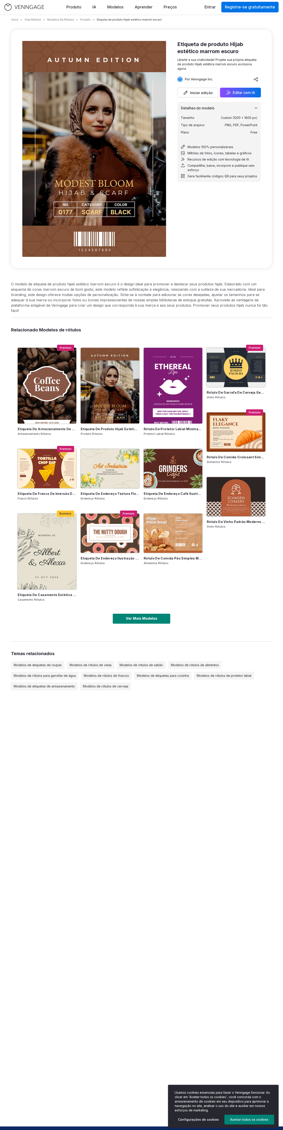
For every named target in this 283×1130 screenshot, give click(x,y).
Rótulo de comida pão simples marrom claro (173, 558)
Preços (170, 7)
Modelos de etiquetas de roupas (38, 665)
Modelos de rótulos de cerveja (105, 686)
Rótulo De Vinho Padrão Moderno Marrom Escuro (236, 522)
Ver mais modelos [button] (141, 618)
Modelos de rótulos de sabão (141, 665)
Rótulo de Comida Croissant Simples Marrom (236, 457)
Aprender (144, 7)
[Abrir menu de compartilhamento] (256, 79)
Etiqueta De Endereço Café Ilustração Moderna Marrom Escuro (173, 493)
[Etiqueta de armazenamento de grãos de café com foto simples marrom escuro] (47, 386)
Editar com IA (244, 92)
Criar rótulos (33, 19)
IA (94, 7)
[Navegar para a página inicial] (24, 7)
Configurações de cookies (198, 1119)
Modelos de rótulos (60, 19)
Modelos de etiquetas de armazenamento (44, 686)
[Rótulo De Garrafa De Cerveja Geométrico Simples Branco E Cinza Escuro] (236, 367)
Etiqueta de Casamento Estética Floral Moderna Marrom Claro (47, 595)
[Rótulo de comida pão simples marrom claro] (173, 533)
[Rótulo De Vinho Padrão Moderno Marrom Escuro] (236, 496)
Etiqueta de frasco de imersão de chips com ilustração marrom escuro (47, 493)
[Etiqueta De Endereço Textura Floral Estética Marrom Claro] (110, 468)
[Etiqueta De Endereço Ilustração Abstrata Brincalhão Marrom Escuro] (110, 533)
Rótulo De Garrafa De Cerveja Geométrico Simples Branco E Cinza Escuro (236, 392)
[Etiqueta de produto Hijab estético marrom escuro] (110, 386)
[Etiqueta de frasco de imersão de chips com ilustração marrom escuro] (47, 468)
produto (85, 19)
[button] (197, 92)
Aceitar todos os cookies (249, 1119)
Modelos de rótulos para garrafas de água (45, 675)
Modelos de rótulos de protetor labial (224, 675)
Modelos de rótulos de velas (91, 665)
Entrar (210, 7)
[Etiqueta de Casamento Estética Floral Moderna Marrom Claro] (47, 551)
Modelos (115, 7)
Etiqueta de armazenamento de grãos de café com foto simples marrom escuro (47, 429)
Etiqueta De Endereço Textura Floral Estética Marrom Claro (110, 493)
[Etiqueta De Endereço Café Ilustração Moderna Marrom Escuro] (173, 468)
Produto (73, 7)
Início (14, 19)
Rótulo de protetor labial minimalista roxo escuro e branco (173, 429)
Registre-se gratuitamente (250, 7)
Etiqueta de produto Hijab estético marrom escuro (110, 429)
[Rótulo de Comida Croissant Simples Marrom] (236, 432)
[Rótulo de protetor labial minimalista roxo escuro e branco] (173, 386)
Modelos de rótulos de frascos (106, 675)
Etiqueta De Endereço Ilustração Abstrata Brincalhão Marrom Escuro (110, 558)
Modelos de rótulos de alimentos (195, 665)
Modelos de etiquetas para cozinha (163, 675)
